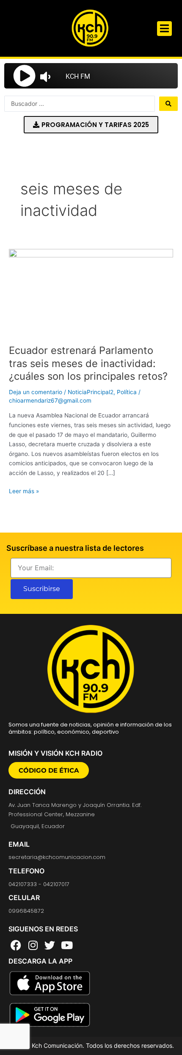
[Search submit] (168, 104)
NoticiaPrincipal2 (90, 392)
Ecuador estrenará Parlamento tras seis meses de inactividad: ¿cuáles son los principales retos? (88, 363)
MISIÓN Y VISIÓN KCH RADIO (55, 753)
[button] (164, 28)
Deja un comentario (35, 392)
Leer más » (24, 490)
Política (127, 392)
